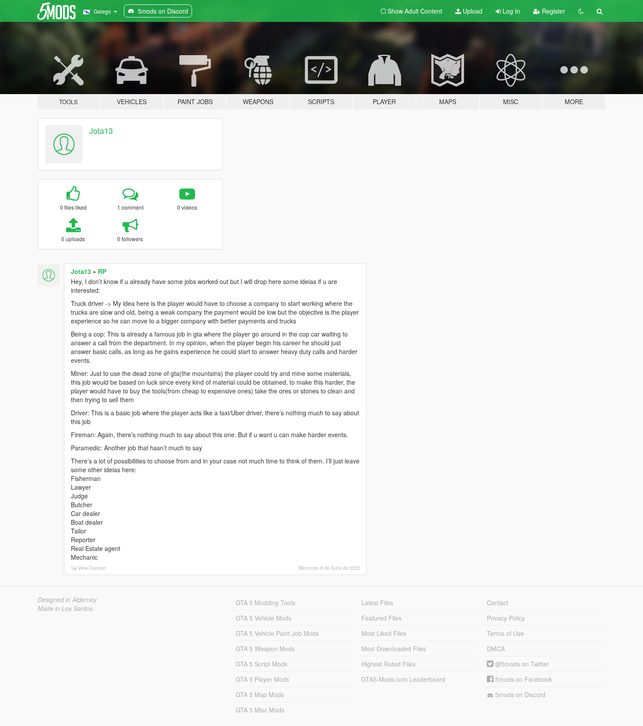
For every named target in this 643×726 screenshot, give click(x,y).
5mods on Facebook (522, 679)
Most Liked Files (383, 633)
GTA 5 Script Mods (261, 663)
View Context (92, 567)
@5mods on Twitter (521, 663)
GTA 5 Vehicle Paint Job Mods (277, 633)
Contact (497, 602)
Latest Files (377, 602)
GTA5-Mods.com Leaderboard (403, 679)
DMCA (496, 648)
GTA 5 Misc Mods (260, 709)
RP (102, 271)
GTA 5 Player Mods (262, 679)
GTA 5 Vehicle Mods (263, 618)
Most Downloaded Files (393, 648)
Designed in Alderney (67, 599)
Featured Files (381, 618)
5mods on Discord (519, 694)
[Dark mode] (581, 11)
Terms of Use (505, 633)
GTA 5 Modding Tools (265, 602)
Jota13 (101, 130)
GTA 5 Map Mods (260, 694)
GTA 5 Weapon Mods (265, 648)
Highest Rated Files (388, 663)
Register (552, 11)
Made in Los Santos (65, 608)
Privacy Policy (506, 618)
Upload (471, 11)
